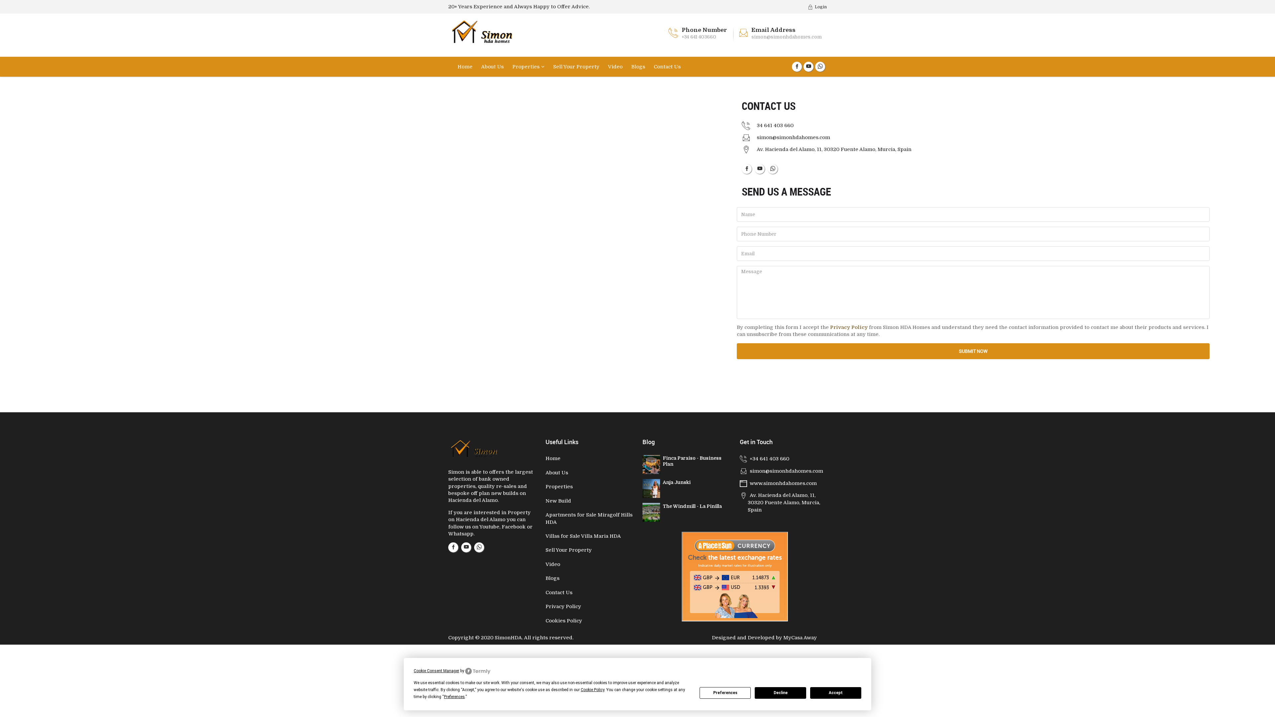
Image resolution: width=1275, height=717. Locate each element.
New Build (558, 501)
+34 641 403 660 (769, 459)
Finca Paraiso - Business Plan (692, 461)
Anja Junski (677, 482)
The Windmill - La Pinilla (692, 506)
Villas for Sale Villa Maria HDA (583, 536)
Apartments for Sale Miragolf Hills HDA (589, 518)
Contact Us (667, 67)
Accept (836, 692)
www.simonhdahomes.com (783, 483)
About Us (492, 67)
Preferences (725, 692)
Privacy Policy (563, 606)
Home (465, 67)
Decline (781, 692)
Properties (526, 67)
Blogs (638, 67)
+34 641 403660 (699, 37)
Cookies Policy (564, 621)
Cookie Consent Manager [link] (436, 671)
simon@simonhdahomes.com (786, 37)
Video (615, 67)
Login (821, 7)
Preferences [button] (454, 696)
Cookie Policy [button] (592, 689)
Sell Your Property (576, 67)
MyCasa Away (800, 638)
